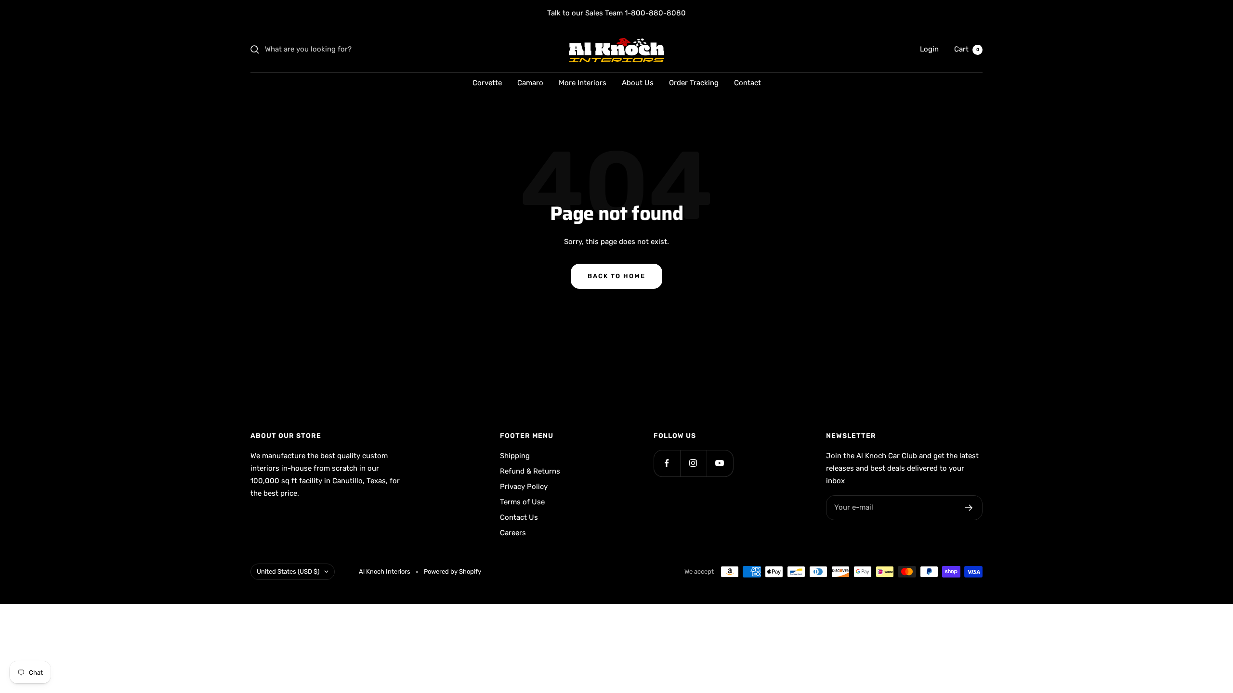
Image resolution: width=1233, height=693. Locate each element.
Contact (747, 82)
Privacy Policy (524, 486)
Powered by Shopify (452, 571)
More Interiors (582, 82)
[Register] (969, 507)
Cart (966, 49)
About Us (638, 82)
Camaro (530, 82)
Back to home (616, 276)
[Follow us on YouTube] (720, 463)
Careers (513, 532)
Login (929, 49)
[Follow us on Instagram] (693, 463)
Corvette (487, 82)
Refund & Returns (530, 471)
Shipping (515, 455)
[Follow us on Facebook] (667, 463)
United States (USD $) (288, 571)
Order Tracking (694, 82)
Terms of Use (522, 502)
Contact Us (519, 517)
